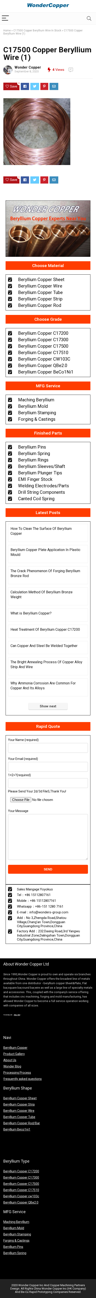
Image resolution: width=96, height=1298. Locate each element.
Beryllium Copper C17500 (21, 1184)
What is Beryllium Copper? (31, 613)
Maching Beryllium (16, 1222)
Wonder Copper (28, 67)
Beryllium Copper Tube (19, 1117)
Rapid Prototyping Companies (48, 1292)
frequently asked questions (22, 1079)
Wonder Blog (12, 1066)
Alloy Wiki (17, 1015)
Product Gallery (14, 1054)
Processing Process (17, 1072)
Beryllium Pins (13, 1247)
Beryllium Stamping (17, 1234)
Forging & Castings (16, 1240)
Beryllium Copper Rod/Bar (21, 1123)
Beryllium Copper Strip (19, 1104)
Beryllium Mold (13, 1228)
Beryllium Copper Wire (18, 1110)
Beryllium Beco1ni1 (16, 1129)
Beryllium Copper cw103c (21, 1196)
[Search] (89, 18)
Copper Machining (62, 1285)
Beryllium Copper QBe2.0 (20, 1202)
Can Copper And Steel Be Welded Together (43, 646)
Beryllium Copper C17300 (21, 1177)
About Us (9, 1060)
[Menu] (5, 18)
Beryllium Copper (15, 1047)
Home (7, 30)
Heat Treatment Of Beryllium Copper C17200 (45, 629)
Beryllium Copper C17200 (21, 1171)
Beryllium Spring (14, 1253)
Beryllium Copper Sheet (20, 1098)
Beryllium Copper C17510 (21, 1190)
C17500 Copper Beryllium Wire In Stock (37, 30)
